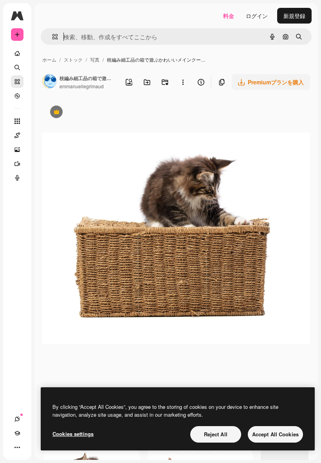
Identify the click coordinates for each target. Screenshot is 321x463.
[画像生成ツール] (17, 149)
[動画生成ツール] (17, 163)
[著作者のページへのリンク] (49, 82)
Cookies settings (73, 433)
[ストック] (17, 81)
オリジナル (96, 113)
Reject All (215, 434)
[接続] (17, 419)
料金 (228, 16)
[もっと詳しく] (17, 95)
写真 (94, 59)
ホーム (49, 59)
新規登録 (294, 16)
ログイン (257, 16)
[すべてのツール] (17, 121)
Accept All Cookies (275, 434)
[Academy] (17, 433)
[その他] (17, 447)
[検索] (17, 67)
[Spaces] (17, 135)
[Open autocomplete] (52, 37)
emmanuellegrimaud (82, 86)
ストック (73, 59)
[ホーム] (17, 53)
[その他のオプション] (183, 82)
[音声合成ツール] (17, 177)
